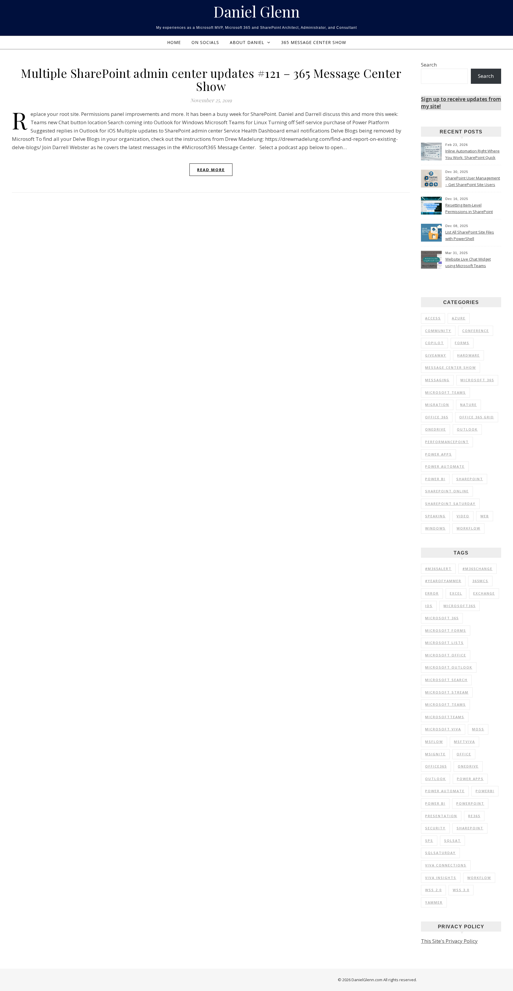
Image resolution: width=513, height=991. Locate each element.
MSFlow (434, 741)
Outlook (467, 429)
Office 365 (436, 417)
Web (484, 516)
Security (435, 828)
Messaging (437, 380)
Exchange (484, 593)
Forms (462, 343)
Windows (435, 528)
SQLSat (452, 840)
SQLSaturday (440, 852)
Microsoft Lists (444, 642)
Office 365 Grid (476, 417)
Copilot (434, 343)
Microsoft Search (446, 680)
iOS (429, 606)
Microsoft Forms (445, 630)
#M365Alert (438, 568)
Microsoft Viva (443, 729)
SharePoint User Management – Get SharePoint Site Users (472, 181)
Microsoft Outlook (448, 667)
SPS (429, 840)
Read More (211, 169)
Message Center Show (450, 367)
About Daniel (247, 42)
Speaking (435, 516)
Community (438, 330)
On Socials (205, 42)
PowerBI (485, 791)
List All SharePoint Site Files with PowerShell (469, 235)
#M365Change (478, 568)
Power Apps (438, 454)
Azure (459, 318)
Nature (468, 404)
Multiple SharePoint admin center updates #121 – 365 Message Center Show (211, 79)
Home (174, 42)
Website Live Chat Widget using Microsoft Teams (468, 262)
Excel (456, 593)
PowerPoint (470, 803)
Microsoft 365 (477, 380)
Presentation (441, 816)
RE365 (474, 816)
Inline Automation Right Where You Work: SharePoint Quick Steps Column (472, 154)
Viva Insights (440, 877)
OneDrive (435, 429)
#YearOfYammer (443, 581)
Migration (437, 404)
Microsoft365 (460, 606)
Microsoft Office (445, 655)
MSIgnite (435, 754)
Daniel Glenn (256, 11)
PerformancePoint (447, 441)
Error (432, 593)
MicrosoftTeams (444, 717)
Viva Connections (445, 865)
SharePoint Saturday (450, 503)
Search (429, 64)
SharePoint (469, 479)
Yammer (434, 902)
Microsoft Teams (445, 392)
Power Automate (445, 466)
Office (464, 754)
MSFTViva (464, 741)
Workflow (468, 528)
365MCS (480, 581)
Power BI (435, 479)
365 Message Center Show (313, 42)
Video (463, 516)
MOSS (478, 729)
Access (433, 318)
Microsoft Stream (446, 692)
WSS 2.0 (433, 890)
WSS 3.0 (461, 890)
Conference (475, 330)
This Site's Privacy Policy (449, 941)
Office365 (436, 766)
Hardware (468, 355)
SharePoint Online (447, 491)
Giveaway (435, 355)
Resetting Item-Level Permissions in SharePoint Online (469, 208)
